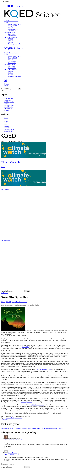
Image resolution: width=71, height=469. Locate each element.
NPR (5, 79)
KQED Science (13, 6)
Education (7, 128)
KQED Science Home (11, 21)
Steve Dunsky (12, 453)
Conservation (18, 418)
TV (5, 119)
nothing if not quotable (37, 405)
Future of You (12, 35)
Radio (6, 118)
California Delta (12, 29)
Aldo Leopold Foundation (43, 369)
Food (5, 124)
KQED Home (8, 98)
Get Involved (4, 293)
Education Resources (10, 37)
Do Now (10, 40)
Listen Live (7, 100)
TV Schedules (8, 107)
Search (6, 85)
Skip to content (5, 189)
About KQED (8, 131)
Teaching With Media (14, 44)
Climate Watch (10, 162)
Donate (6, 84)
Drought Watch (12, 26)
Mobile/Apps (8, 108)
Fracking (10, 27)
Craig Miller (15, 302)
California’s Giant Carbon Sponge (15, 428)
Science (6, 126)
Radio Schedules (9, 105)
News (6, 22)
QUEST (10, 39)
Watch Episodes (9, 102)
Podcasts (7, 103)
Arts (5, 123)
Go (20, 89)
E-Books (10, 42)
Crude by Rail (12, 31)
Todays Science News (14, 24)
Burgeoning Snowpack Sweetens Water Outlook (46, 428)
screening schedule (26, 402)
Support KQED (9, 129)
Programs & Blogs (9, 32)
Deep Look (11, 34)
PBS (5, 81)
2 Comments (23, 302)
